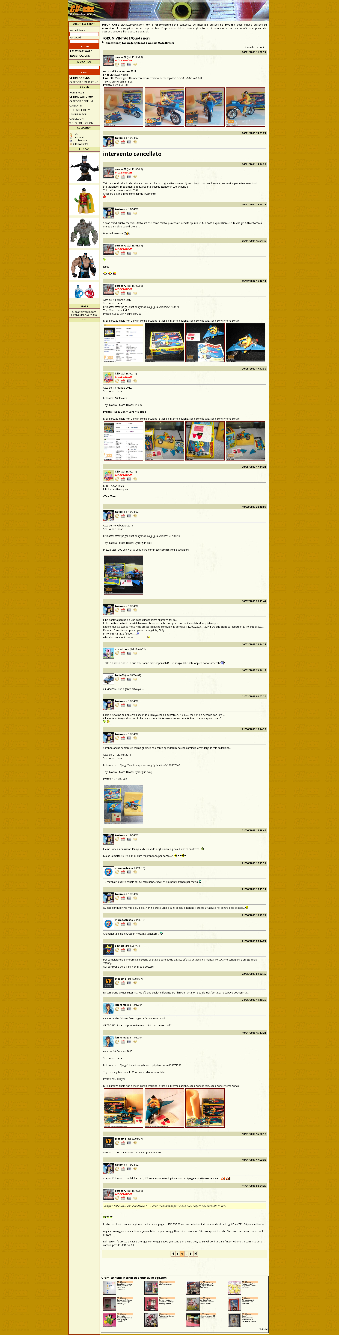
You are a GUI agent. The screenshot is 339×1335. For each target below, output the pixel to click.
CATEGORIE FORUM (81, 101)
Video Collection (81, 123)
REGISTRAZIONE (80, 55)
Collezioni (76, 118)
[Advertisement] (204, 9)
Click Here (121, 398)
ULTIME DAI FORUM (81, 96)
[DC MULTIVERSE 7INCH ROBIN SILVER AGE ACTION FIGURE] (84, 200)
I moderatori (78, 114)
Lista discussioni (254, 47)
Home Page (76, 92)
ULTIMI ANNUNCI (79, 77)
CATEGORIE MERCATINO (83, 82)
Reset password (81, 51)
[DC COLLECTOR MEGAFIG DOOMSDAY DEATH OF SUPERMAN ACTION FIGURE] (84, 233)
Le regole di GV (79, 110)
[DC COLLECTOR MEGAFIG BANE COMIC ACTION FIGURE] (84, 265)
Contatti (75, 105)
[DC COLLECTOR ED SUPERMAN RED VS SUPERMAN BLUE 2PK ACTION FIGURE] (84, 297)
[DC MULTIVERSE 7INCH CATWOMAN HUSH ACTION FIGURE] (84, 168)
